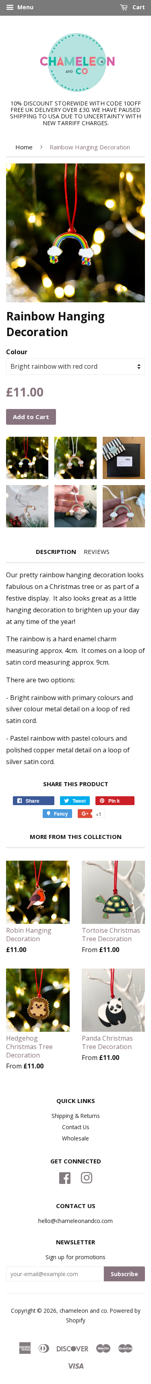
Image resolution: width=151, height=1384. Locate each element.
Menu (24, 7)
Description (56, 551)
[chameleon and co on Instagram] (87, 1176)
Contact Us (75, 1127)
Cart (138, 7)
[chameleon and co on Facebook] (65, 1176)
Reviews (97, 551)
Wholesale (75, 1138)
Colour (16, 351)
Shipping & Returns (76, 1116)
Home (24, 147)
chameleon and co (83, 1310)
